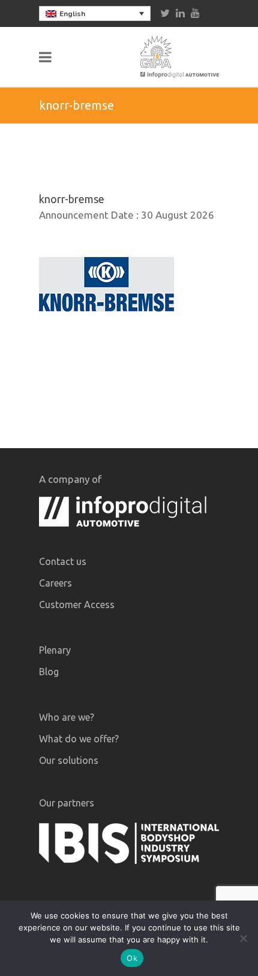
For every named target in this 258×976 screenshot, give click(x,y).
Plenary (55, 650)
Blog (49, 671)
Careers (55, 583)
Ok (132, 958)
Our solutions (68, 760)
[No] (243, 938)
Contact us (62, 561)
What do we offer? (79, 738)
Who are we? (66, 717)
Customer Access (77, 604)
